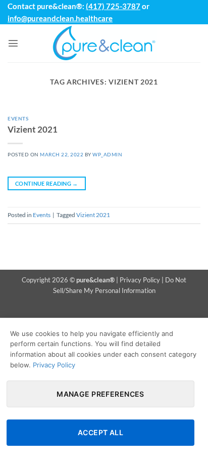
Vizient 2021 (33, 129)
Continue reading (46, 183)
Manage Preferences (100, 394)
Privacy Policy (140, 280)
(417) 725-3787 (113, 6)
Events (18, 118)
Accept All (100, 432)
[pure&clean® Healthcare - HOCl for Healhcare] (104, 43)
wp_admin (107, 154)
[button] (13, 43)
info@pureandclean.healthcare (60, 18)
